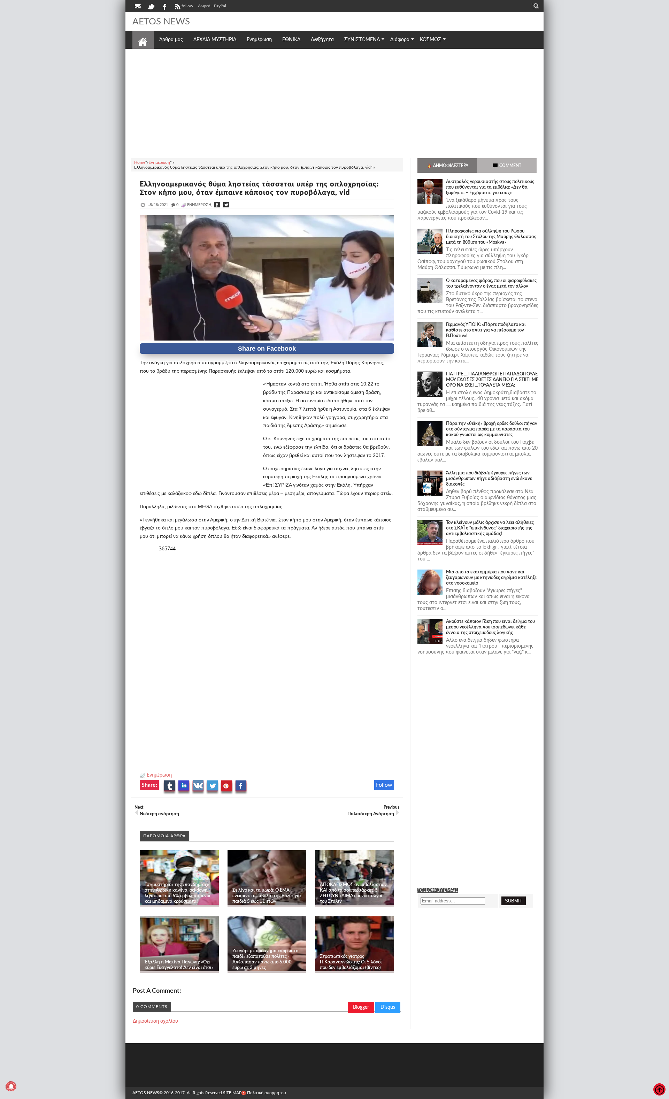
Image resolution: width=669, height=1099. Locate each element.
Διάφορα (399, 39)
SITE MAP (232, 1093)
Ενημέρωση (159, 775)
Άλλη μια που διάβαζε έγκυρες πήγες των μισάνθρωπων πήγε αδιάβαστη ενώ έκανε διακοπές (489, 479)
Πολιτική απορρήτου (266, 1093)
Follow (384, 785)
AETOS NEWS (161, 21)
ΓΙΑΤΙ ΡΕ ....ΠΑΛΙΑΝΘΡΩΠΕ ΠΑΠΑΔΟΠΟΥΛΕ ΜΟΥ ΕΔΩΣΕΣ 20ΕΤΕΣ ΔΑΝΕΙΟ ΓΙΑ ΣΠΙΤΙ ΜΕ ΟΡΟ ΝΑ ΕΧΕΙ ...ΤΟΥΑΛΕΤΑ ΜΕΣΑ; (492, 380)
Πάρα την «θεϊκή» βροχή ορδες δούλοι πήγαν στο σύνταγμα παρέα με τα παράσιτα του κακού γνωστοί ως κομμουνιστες (491, 429)
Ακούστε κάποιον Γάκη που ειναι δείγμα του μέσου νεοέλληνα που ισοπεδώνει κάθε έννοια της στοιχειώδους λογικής (490, 627)
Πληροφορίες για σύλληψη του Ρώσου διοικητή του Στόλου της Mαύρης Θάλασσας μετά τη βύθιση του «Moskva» (491, 237)
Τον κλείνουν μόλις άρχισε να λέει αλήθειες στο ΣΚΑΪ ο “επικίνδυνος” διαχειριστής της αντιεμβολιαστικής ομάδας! (490, 528)
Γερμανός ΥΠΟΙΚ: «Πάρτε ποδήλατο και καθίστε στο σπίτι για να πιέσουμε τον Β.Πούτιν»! (486, 330)
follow (187, 6)
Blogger (361, 1007)
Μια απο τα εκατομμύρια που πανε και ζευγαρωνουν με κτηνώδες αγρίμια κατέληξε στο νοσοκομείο (491, 578)
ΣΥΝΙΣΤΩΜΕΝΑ (362, 39)
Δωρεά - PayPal (212, 6)
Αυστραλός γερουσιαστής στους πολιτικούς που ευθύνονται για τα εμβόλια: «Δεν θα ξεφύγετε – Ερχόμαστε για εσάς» (490, 187)
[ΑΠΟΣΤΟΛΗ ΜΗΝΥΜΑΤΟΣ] (138, 5)
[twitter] (150, 5)
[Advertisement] (334, 102)
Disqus (387, 1007)
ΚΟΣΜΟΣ (430, 39)
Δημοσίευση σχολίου (155, 1021)
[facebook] (164, 5)
